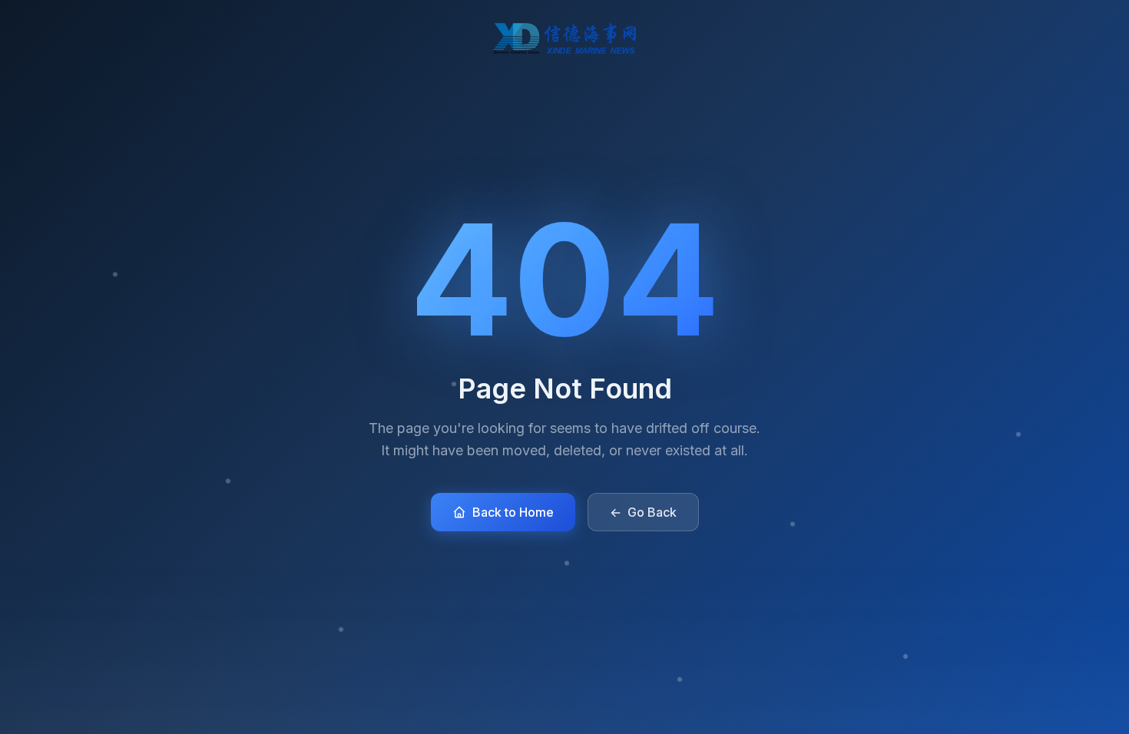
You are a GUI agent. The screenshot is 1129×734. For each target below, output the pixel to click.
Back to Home (513, 512)
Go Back (643, 512)
